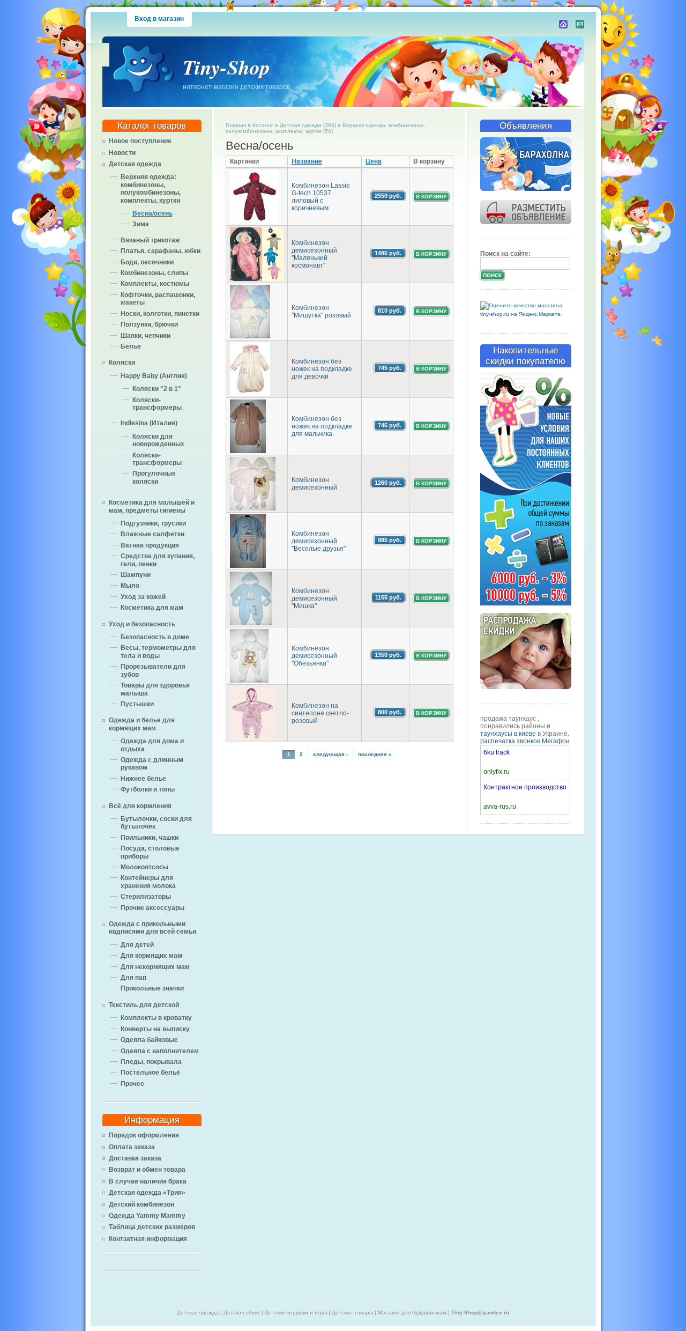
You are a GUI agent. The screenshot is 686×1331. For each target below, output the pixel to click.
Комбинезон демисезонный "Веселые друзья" (319, 541)
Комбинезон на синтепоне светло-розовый (320, 713)
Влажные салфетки (152, 534)
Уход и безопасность (142, 624)
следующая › (330, 754)
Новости (122, 153)
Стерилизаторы (146, 896)
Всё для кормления (140, 806)
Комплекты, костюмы (155, 283)
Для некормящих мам (155, 967)
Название (307, 161)
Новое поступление (140, 141)
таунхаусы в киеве (508, 733)
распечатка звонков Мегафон (525, 741)
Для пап (133, 977)
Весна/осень (152, 213)
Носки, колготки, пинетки (160, 313)
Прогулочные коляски (154, 477)
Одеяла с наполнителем (160, 1051)
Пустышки (137, 704)
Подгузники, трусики (153, 523)
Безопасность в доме (155, 637)
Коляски (122, 362)
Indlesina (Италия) (149, 423)
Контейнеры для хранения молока (148, 881)
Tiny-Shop (226, 67)
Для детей (137, 945)
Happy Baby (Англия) (154, 376)
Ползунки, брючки (149, 324)
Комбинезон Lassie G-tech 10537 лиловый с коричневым (321, 197)
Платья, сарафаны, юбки (160, 251)
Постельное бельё (150, 1072)
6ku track (496, 752)
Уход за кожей (143, 597)
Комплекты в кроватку (156, 1018)
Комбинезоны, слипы (154, 273)
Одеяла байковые (149, 1040)
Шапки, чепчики (145, 335)
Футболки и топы (148, 789)
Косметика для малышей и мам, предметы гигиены (152, 506)
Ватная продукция (150, 545)
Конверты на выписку (155, 1029)
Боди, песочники (147, 262)
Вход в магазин (159, 19)
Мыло (130, 585)
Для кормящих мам (151, 955)
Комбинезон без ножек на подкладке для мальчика (322, 426)
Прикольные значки (152, 988)
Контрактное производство (524, 787)
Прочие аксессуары (152, 908)
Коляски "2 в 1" (156, 389)
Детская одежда (135, 164)
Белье (131, 346)
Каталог (262, 125)
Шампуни (136, 575)
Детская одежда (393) (308, 125)
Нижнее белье (143, 778)
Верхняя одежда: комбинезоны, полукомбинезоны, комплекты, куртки (151, 188)
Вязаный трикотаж (150, 240)
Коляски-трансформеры (157, 403)
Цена (374, 161)
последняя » (375, 754)
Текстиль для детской (144, 1005)
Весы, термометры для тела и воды (158, 651)
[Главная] (563, 24)
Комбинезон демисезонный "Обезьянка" (314, 656)
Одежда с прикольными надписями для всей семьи (152, 927)
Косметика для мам (152, 607)
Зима (140, 224)
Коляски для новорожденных (158, 440)
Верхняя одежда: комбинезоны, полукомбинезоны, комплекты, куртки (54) (325, 128)
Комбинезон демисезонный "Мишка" (314, 598)
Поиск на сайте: (505, 253)
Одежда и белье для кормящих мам (142, 723)
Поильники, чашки (149, 837)
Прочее (132, 1084)
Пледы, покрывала (151, 1062)
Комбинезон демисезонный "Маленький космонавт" (314, 254)
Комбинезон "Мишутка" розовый (321, 311)
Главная (236, 125)
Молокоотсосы (144, 867)
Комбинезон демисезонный (314, 483)
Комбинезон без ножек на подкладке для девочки (322, 369)
